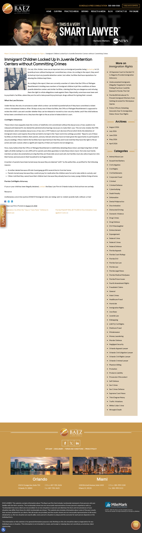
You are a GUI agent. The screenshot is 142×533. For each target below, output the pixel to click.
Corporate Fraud (115, 177)
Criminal (112, 181)
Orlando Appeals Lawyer (118, 348)
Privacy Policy (91, 449)
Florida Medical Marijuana (119, 275)
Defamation (113, 197)
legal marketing (122, 511)
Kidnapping (113, 320)
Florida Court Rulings (117, 254)
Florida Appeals (115, 250)
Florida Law (113, 267)
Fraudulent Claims (116, 287)
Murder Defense (115, 340)
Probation (113, 369)
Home (48, 11)
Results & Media (98, 11)
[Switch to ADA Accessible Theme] (3, 529)
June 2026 (113, 135)
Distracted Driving (116, 210)
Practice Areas (71, 11)
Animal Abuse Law (116, 156)
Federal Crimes (115, 242)
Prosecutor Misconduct (118, 377)
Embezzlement (115, 230)
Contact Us (121, 11)
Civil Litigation (114, 165)
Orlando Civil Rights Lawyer (119, 356)
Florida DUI (113, 258)
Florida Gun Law (115, 263)
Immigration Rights (38, 53)
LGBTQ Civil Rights (116, 324)
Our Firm (58, 11)
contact (42, 186)
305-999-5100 (114, 5)
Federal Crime (114, 238)
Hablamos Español (130, 6)
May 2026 (113, 139)
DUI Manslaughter (116, 226)
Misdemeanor (114, 332)
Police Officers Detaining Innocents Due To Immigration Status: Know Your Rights (120, 111)
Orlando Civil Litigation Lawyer (121, 352)
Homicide (113, 303)
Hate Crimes (114, 295)
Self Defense (114, 381)
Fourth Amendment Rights (119, 283)
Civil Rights (113, 169)
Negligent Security (116, 344)
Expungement (114, 234)
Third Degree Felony (117, 397)
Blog (110, 11)
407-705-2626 (56, 485)
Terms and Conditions (74, 449)
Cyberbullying (114, 189)
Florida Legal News (116, 271)
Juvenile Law (114, 316)
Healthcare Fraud (116, 299)
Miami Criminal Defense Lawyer (15, 53)
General (112, 291)
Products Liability (116, 373)
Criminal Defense (115, 185)
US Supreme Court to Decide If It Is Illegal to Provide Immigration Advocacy (121, 75)
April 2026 (113, 143)
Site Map (48, 449)
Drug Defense (114, 222)
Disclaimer (58, 449)
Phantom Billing (115, 365)
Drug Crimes (114, 218)
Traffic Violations (116, 401)
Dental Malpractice (116, 201)
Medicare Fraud (115, 328)
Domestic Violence (116, 214)
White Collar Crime (116, 405)
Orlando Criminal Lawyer (118, 361)
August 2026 (114, 127)
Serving (84, 11)
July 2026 (113, 131)
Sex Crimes (113, 385)
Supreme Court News (117, 393)
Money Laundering (116, 336)
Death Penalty (114, 193)
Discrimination (114, 205)
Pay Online (133, 11)
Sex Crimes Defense (116, 389)
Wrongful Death (115, 410)
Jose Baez (113, 312)
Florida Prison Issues (117, 279)
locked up (90, 69)
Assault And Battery (117, 161)
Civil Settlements (115, 173)
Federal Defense (115, 246)
